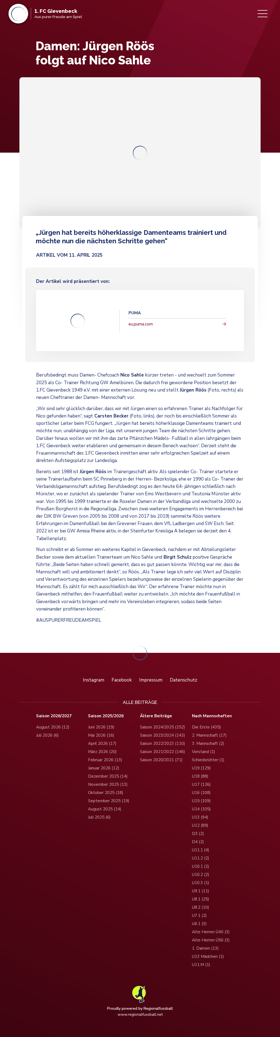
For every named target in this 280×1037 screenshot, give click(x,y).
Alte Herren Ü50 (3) (211, 940)
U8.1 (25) (200, 899)
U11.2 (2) (200, 858)
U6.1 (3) (199, 923)
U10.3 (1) (200, 882)
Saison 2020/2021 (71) (161, 760)
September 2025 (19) (108, 801)
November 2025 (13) (108, 784)
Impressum (150, 680)
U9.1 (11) (200, 891)
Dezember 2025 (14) (108, 776)
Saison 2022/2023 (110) (162, 743)
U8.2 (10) (200, 907)
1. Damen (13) (205, 948)
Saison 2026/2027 (54, 716)
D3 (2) (198, 833)
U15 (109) (201, 801)
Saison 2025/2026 (106, 716)
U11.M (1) (201, 964)
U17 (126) (201, 784)
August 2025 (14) (104, 809)
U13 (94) (200, 817)
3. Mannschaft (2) (208, 743)
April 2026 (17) (102, 743)
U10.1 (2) (200, 866)
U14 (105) (201, 809)
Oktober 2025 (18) (105, 792)
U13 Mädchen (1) (208, 956)
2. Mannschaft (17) (209, 735)
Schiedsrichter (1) (208, 760)
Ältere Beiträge (156, 716)
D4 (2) (198, 842)
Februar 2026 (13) (105, 760)
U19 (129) (201, 768)
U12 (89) (200, 825)
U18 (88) (200, 776)
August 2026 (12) (52, 727)
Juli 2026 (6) (47, 735)
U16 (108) (201, 792)
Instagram (93, 680)
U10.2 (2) (200, 874)
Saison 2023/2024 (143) (162, 735)
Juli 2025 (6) (99, 817)
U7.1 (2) (199, 915)
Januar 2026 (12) (103, 768)
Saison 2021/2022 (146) (162, 751)
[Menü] (262, 13)
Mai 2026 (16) (101, 735)
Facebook (122, 680)
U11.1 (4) (200, 850)
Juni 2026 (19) (101, 727)
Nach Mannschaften (212, 716)
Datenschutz (183, 680)
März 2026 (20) (102, 751)
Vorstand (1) (203, 751)
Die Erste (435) (206, 727)
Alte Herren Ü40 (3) (211, 932)
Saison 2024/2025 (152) (162, 727)
